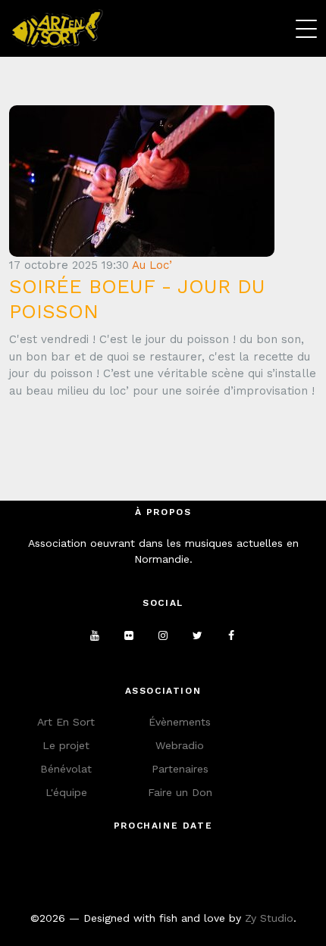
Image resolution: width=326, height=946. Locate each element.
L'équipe (66, 792)
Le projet (65, 745)
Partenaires (180, 769)
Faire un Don (180, 792)
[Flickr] (129, 635)
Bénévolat (66, 769)
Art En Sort (66, 722)
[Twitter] (197, 635)
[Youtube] (95, 635)
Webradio (179, 745)
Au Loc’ (152, 265)
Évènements (180, 722)
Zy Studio (269, 918)
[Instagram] (163, 635)
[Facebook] (231, 635)
